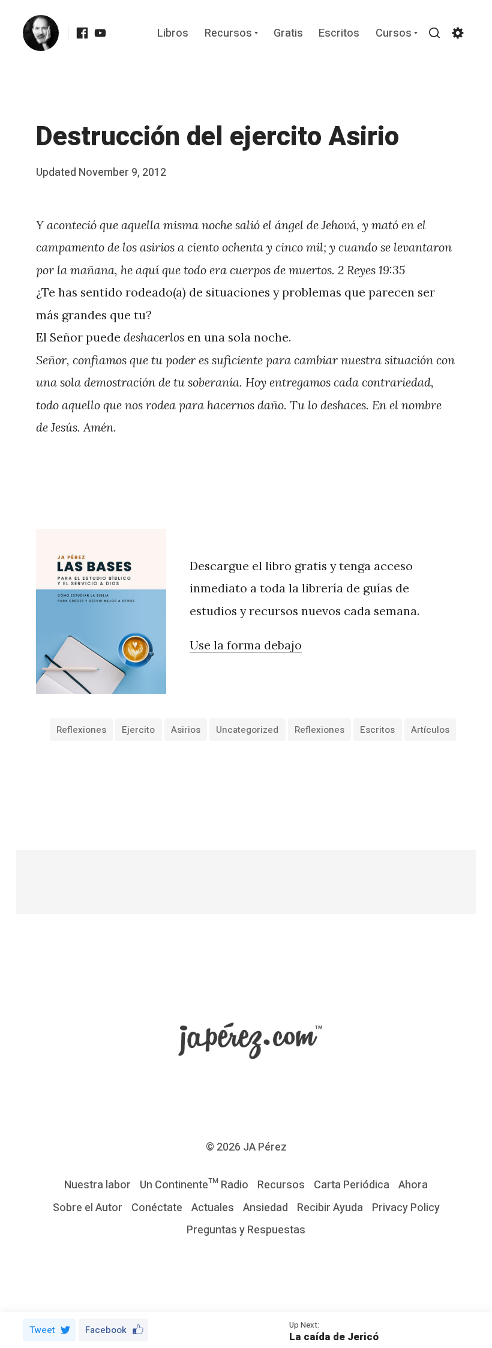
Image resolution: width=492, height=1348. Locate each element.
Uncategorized (247, 729)
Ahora (413, 1185)
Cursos (394, 34)
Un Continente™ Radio (194, 1185)
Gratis (288, 34)
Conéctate (156, 1208)
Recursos (228, 34)
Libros (172, 34)
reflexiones (81, 729)
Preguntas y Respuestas (246, 1230)
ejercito (138, 729)
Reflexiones (319, 729)
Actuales (212, 1208)
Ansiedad (265, 1208)
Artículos (430, 729)
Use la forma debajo (246, 644)
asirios (185, 729)
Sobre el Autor (87, 1208)
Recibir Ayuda (330, 1208)
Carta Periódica (351, 1185)
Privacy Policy (406, 1208)
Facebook (106, 1330)
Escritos (339, 34)
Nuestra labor (97, 1185)
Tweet (42, 1330)
